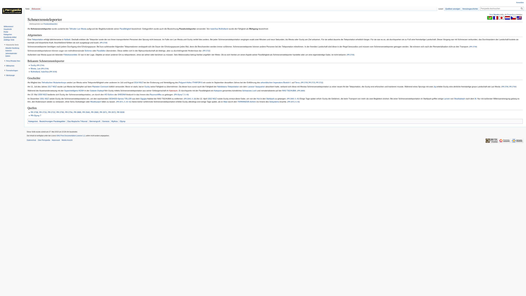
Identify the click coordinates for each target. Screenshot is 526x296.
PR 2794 (40, 65)
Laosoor (251, 87)
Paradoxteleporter (50, 24)
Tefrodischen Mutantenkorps (54, 82)
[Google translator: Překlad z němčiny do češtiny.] (513, 18)
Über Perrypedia (44, 140)
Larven (447, 99)
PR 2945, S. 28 (190, 99)
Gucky (33, 65)
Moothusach (95, 102)
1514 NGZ (138, 82)
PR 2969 (94, 112)
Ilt (475, 99)
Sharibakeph (459, 99)
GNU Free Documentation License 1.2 (71, 136)
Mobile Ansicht (67, 140)
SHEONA (122, 94)
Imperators (278, 82)
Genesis (105, 121)
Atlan (225, 102)
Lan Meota (81, 29)
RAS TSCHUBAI (289, 90)
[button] (12, 45)
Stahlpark (270, 99)
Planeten (96, 87)
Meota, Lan (35, 68)
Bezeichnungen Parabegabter (52, 121)
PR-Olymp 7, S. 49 (181, 95)
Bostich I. (287, 82)
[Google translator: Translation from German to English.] (519, 18)
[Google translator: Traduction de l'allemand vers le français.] (495, 18)
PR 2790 (505, 87)
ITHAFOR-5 (197, 82)
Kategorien (33, 121)
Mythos (114, 121)
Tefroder (73, 29)
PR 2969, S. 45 (293, 99)
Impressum (56, 140)
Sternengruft (94, 121)
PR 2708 (103, 43)
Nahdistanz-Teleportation (228, 87)
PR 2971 (103, 112)
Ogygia (143, 99)
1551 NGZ (44, 99)
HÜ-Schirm (109, 94)
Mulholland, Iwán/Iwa (40, 72)
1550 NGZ (42, 94)
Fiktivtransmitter (70, 55)
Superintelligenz (71, 90)
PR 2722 (206, 51)
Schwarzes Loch (249, 90)
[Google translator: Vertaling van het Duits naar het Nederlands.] (507, 18)
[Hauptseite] (12, 11)
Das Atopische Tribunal (77, 121)
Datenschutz (31, 140)
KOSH (81, 90)
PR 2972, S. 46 (293, 102)
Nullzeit (67, 39)
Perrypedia (510, 14)
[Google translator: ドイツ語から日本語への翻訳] (501, 18)
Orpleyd (100, 90)
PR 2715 (312, 82)
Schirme (88, 51)
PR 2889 (301, 91)
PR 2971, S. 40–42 (124, 102)
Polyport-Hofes (185, 82)
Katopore (218, 90)
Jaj (435, 87)
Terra (297, 82)
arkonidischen (267, 82)
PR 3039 (53, 72)
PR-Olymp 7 (36, 115)
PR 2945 (86, 112)
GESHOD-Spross (116, 99)
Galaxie (93, 90)
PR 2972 (112, 112)
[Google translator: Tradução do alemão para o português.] (489, 18)
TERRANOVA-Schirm (247, 102)
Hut (258, 99)
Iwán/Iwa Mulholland (219, 29)
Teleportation (37, 39)
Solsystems (274, 102)
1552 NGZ (212, 99)
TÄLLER (128, 99)
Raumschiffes (156, 94)
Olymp (122, 121)
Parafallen (101, 51)
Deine (495, 14)
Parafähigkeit (125, 29)
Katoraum (173, 90)
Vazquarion (260, 87)
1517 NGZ (52, 87)
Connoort (104, 87)
